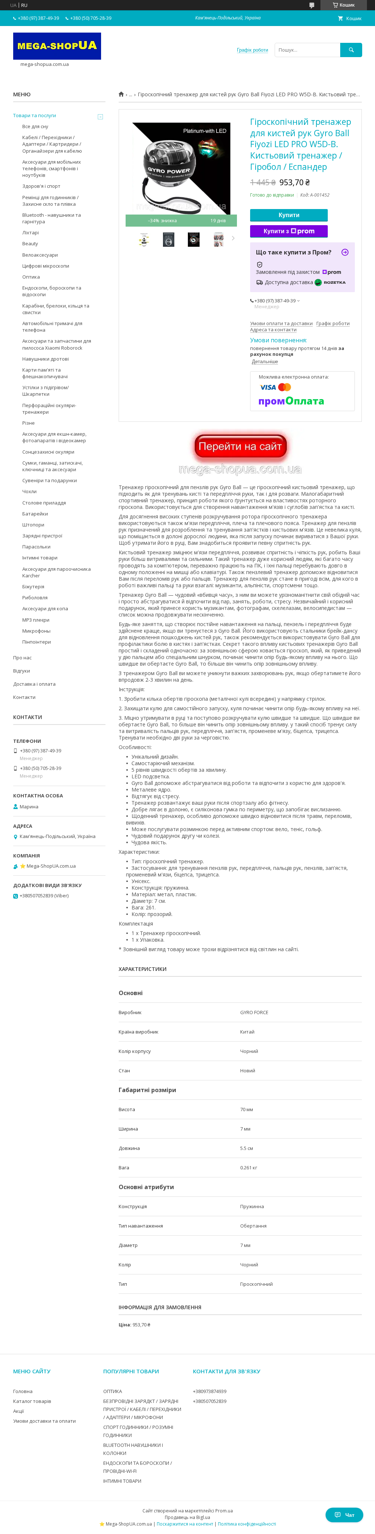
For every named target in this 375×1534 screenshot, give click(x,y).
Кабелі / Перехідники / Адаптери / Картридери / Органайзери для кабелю (52, 144)
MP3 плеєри (35, 620)
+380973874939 (209, 1391)
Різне (28, 423)
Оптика (31, 276)
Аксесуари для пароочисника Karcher (56, 572)
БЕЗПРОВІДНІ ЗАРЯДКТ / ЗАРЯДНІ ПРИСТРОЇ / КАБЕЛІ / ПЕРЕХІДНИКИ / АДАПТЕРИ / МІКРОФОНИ (142, 1409)
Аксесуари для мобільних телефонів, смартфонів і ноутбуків (51, 168)
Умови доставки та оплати (44, 1421)
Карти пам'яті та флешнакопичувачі (45, 373)
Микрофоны (36, 631)
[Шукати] (351, 50)
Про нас (22, 657)
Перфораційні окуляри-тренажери (49, 408)
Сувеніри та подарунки (49, 480)
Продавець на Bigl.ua (187, 1517)
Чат (349, 1515)
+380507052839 (209, 1401)
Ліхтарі (30, 232)
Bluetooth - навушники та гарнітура (51, 218)
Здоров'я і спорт (41, 186)
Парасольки (36, 546)
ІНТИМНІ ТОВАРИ (122, 1481)
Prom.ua (224, 1511)
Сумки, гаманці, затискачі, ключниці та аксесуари (52, 466)
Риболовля (35, 597)
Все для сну (35, 126)
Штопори (33, 524)
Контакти (24, 697)
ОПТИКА (112, 1391)
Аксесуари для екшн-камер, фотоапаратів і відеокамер (54, 437)
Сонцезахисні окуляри (48, 451)
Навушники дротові (45, 358)
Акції (18, 1411)
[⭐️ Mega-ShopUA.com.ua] (57, 58)
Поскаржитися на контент (185, 1524)
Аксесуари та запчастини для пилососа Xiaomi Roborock (56, 344)
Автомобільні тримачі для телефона (52, 326)
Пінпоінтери (36, 641)
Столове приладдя (44, 502)
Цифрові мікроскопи (45, 266)
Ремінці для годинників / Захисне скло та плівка (50, 200)
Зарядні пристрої (42, 535)
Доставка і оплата (34, 684)
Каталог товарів (32, 1401)
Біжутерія (33, 586)
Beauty (30, 243)
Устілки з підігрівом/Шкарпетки (45, 390)
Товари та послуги (34, 115)
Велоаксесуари (40, 255)
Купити (289, 215)
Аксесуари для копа (45, 608)
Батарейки (35, 513)
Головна (23, 1391)
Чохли (29, 491)
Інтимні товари (39, 557)
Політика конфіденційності (247, 1524)
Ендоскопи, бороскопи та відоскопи (51, 291)
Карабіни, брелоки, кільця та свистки (55, 309)
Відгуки (21, 670)
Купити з (276, 231)
